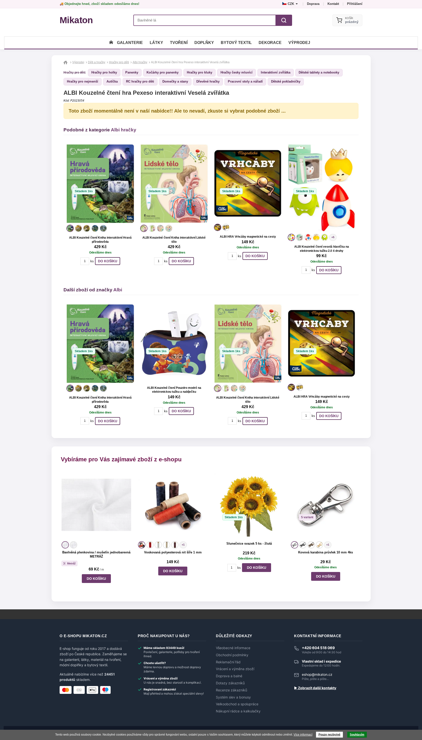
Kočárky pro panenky (163, 72)
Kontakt (333, 4)
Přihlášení (354, 4)
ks (92, 261)
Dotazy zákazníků (230, 683)
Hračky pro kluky (199, 72)
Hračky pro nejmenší (82, 81)
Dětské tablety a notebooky (319, 72)
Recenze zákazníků (231, 690)
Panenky (131, 72)
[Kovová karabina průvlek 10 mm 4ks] (325, 505)
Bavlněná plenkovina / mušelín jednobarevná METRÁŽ (96, 554)
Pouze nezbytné (329, 734)
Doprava (313, 4)
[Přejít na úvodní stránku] (66, 62)
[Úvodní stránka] (111, 43)
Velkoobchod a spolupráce (237, 704)
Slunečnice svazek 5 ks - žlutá (249, 543)
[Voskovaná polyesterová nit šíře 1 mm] (173, 505)
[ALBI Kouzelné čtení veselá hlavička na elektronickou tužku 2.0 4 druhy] (322, 188)
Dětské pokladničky (285, 81)
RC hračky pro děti (140, 81)
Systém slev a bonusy (233, 697)
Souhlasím (357, 734)
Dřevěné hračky (208, 81)
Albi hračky (123, 129)
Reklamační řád (228, 662)
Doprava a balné (229, 676)
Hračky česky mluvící (237, 72)
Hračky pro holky (104, 72)
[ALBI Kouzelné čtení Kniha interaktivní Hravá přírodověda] (100, 183)
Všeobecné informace (233, 648)
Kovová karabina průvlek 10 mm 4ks (325, 552)
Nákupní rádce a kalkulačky (238, 711)
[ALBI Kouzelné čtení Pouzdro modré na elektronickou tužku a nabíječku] (174, 343)
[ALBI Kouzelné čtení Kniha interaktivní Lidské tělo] (174, 183)
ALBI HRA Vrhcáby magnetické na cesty (248, 236)
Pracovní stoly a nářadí (245, 81)
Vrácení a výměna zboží (235, 669)
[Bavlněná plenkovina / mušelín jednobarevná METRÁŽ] (96, 505)
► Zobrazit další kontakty (315, 688)
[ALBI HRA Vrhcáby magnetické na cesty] (248, 183)
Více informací (303, 734)
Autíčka (112, 81)
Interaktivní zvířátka (275, 72)
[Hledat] (283, 20)
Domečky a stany (175, 81)
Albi (117, 289)
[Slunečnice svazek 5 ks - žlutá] (249, 505)
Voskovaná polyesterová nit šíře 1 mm (173, 552)
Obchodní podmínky (232, 655)
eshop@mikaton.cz (317, 674)
